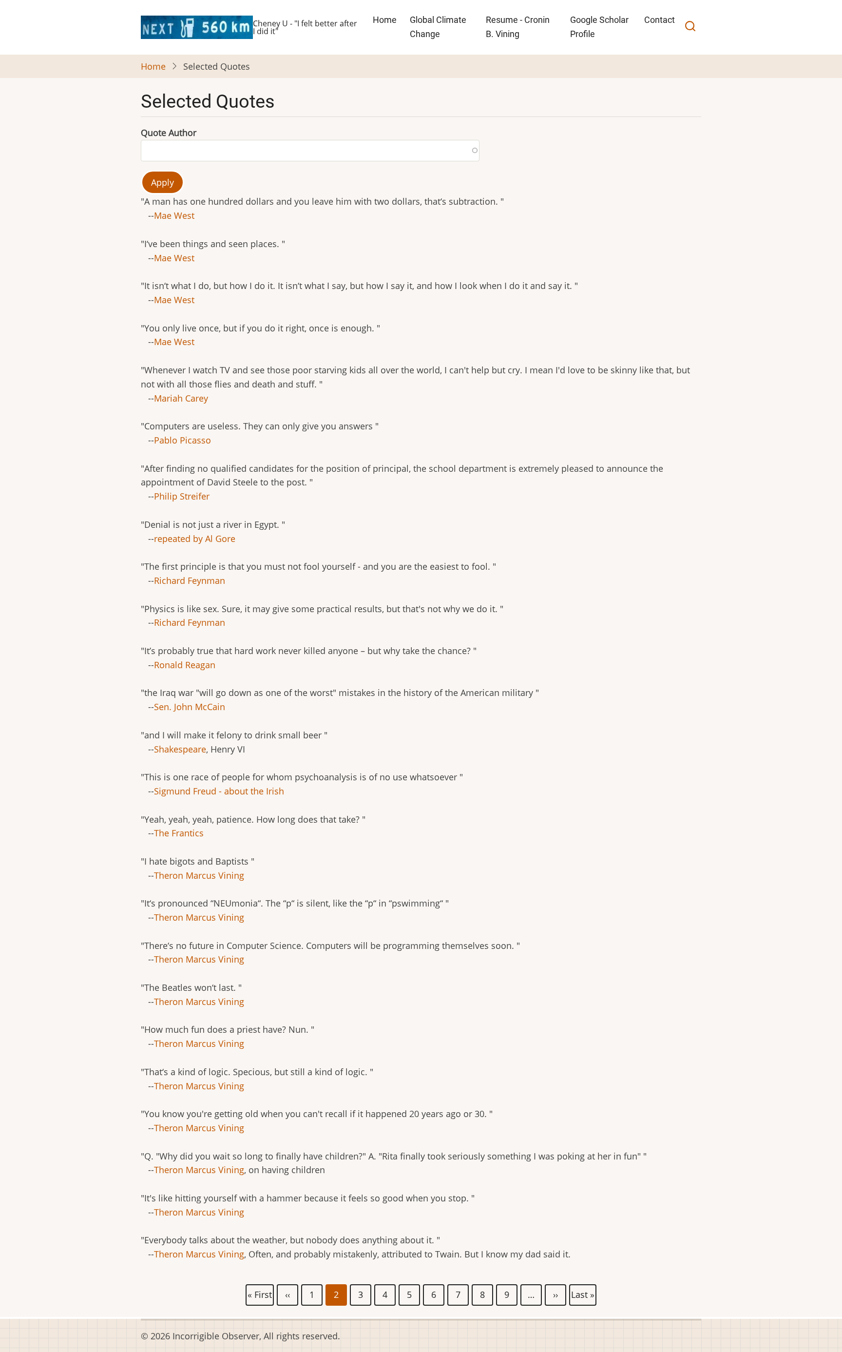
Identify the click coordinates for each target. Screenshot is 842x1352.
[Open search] (690, 27)
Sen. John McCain (189, 707)
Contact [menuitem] (659, 20)
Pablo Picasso (182, 440)
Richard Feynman (189, 580)
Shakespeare (180, 749)
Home (153, 66)
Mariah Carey (181, 398)
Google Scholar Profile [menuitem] (599, 27)
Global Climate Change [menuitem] (438, 27)
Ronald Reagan (184, 665)
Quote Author (168, 132)
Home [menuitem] (385, 20)
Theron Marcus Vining (199, 875)
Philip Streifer (182, 496)
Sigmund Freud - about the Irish (219, 791)
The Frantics (179, 833)
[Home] (197, 26)
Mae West (174, 215)
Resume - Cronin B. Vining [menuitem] (518, 27)
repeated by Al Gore (194, 538)
